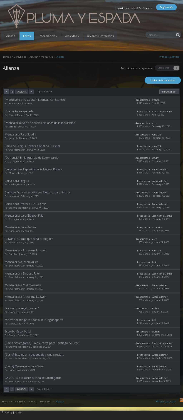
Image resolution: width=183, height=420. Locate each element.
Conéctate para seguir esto (138, 68)
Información (47, 36)
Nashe (12, 184)
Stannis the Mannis (162, 111)
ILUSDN (155, 157)
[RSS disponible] (181, 400)
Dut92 (12, 161)
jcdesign (18, 412)
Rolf (154, 320)
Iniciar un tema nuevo (162, 80)
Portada (9, 36)
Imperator (14, 196)
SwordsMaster (17, 115)
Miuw (154, 123)
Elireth (12, 126)
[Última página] (31, 91)
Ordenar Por (168, 92)
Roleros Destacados (100, 36)
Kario (12, 230)
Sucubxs (13, 254)
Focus (12, 219)
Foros (27, 36)
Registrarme (166, 7)
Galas (12, 323)
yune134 (13, 138)
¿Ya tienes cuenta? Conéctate (134, 8)
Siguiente (21, 92)
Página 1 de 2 (44, 91)
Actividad (71, 36)
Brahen (13, 103)
